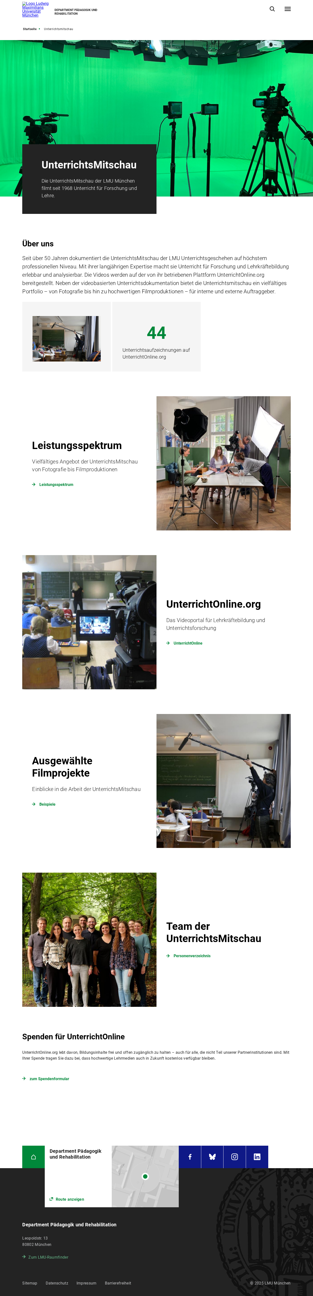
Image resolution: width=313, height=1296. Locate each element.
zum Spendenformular (49, 1078)
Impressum (87, 1283)
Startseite (29, 29)
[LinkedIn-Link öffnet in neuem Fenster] (257, 1157)
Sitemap (29, 1283)
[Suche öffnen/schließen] (272, 8)
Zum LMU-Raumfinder (48, 1257)
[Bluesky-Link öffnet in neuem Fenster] (212, 1157)
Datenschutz (57, 1283)
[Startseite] (33, 1157)
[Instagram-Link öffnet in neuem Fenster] (235, 1157)
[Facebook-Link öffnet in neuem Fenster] (190, 1157)
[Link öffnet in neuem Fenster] (112, 1176)
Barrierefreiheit (118, 1283)
